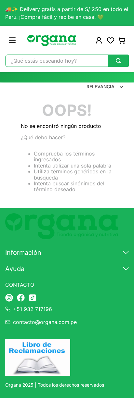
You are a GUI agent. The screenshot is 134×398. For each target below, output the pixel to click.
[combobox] (67, 61)
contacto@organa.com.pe (45, 322)
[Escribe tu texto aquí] (9, 298)
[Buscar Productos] (118, 60)
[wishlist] (110, 40)
